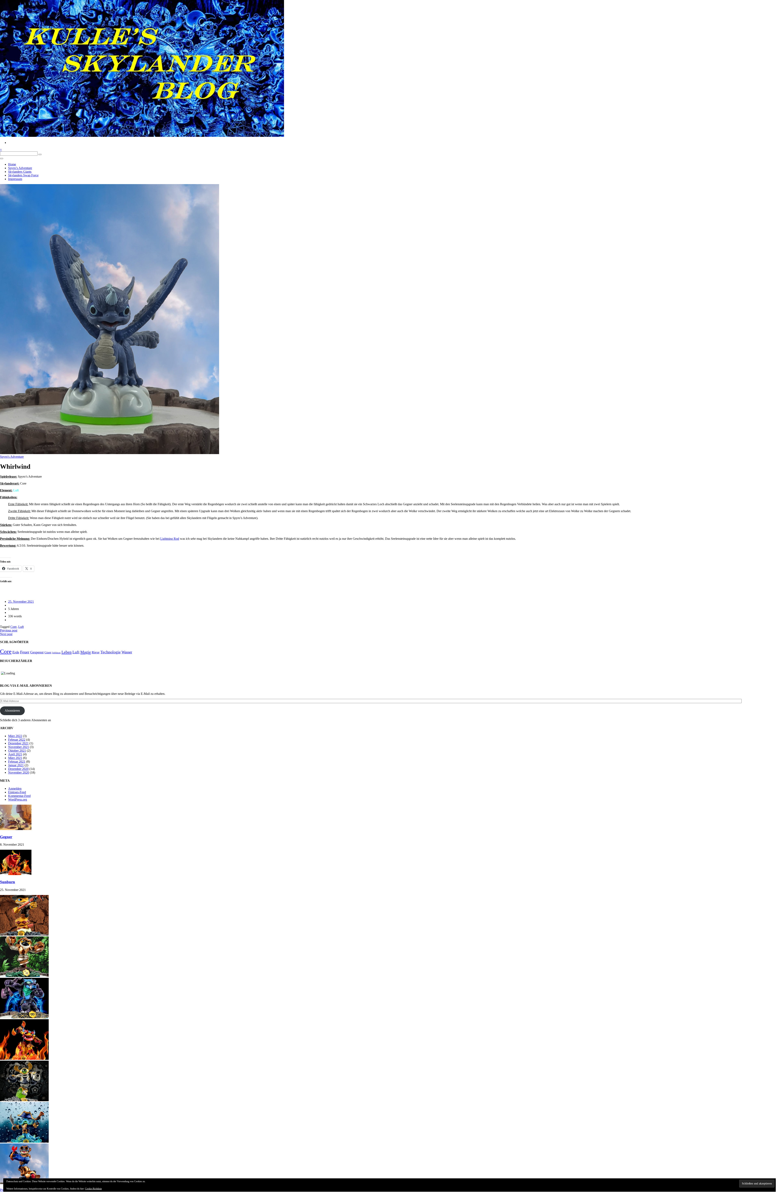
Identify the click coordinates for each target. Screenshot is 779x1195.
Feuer (24, 652)
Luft (21, 626)
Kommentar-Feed (19, 796)
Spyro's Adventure (12, 456)
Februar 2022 (16, 739)
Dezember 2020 (18, 769)
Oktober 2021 (17, 750)
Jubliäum (56, 653)
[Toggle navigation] (1, 158)
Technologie (110, 652)
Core (13, 626)
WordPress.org (17, 799)
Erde (15, 652)
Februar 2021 (16, 761)
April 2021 (15, 754)
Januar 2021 (16, 765)
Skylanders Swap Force (23, 175)
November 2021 (18, 747)
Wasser (127, 652)
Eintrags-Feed (17, 792)
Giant (47, 652)
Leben (66, 652)
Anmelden (15, 788)
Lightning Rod (169, 538)
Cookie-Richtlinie (93, 1188)
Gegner (6, 837)
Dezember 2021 (18, 743)
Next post (6, 634)
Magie (85, 652)
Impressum (15, 179)
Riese (96, 652)
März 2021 (15, 758)
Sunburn (7, 882)
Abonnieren (12, 710)
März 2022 (15, 736)
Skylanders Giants (19, 171)
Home (12, 164)
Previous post (8, 630)
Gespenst (37, 652)
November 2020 (18, 772)
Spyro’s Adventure (20, 168)
